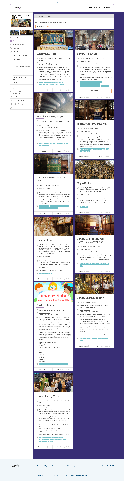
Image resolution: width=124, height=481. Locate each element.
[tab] (43, 90)
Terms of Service (65, 475)
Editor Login (107, 2)
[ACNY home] (16, 7)
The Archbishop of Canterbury (80, 2)
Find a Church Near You (94, 7)
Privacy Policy (56, 475)
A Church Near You (66, 2)
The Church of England (54, 2)
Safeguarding (108, 7)
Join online (94, 91)
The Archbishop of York (96, 2)
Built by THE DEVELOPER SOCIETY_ (79, 475)
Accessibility (80, 466)
